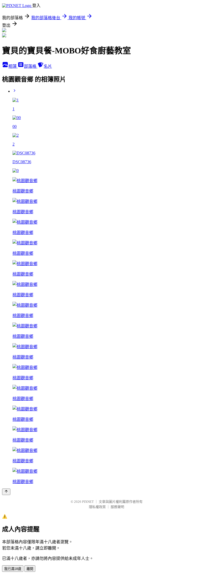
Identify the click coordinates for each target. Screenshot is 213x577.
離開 (29, 569)
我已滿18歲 (12, 569)
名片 (48, 66)
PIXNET (88, 502)
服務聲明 (117, 507)
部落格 (30, 66)
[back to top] (6, 492)
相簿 (13, 66)
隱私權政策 (97, 507)
